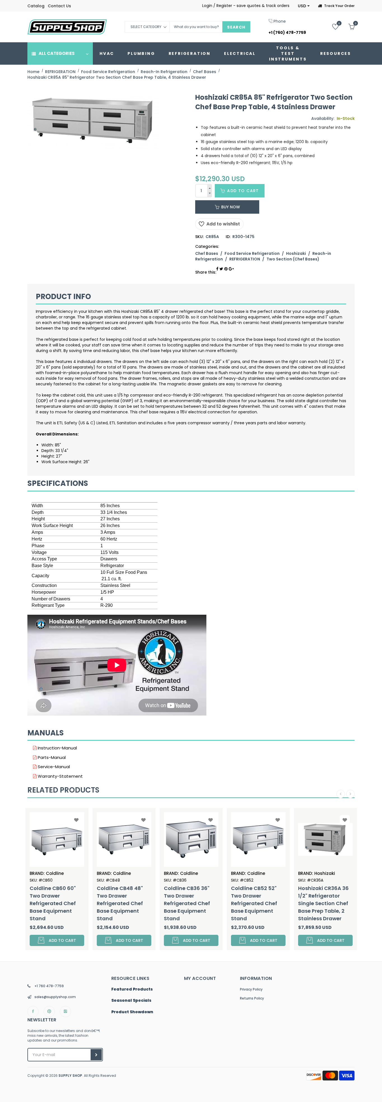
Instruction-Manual (57, 748)
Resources (335, 53)
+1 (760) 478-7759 (287, 32)
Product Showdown (132, 1012)
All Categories (57, 53)
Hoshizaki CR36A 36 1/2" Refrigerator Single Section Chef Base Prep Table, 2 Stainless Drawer (274, 903)
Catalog (35, 6)
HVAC (107, 53)
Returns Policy (252, 998)
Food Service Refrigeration (252, 253)
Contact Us (59, 6)
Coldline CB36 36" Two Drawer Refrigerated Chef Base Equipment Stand (138, 903)
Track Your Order (339, 5)
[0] (331, 26)
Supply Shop (70, 1075)
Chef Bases (206, 253)
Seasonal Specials (131, 1000)
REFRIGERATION (190, 53)
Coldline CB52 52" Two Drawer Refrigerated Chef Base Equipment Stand (205, 903)
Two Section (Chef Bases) (293, 259)
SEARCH (236, 27)
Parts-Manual (51, 757)
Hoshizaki (296, 253)
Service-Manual (53, 767)
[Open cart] (347, 26)
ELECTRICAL (240, 53)
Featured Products (132, 989)
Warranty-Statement (60, 776)
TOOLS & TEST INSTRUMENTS (288, 53)
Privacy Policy (251, 989)
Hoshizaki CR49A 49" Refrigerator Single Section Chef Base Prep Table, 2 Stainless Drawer (342, 903)
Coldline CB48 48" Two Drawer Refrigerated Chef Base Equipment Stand (71, 903)
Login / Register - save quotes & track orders (245, 5)
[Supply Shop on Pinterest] (49, 1011)
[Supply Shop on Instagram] (65, 1011)
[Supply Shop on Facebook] (33, 1011)
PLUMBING (141, 53)
